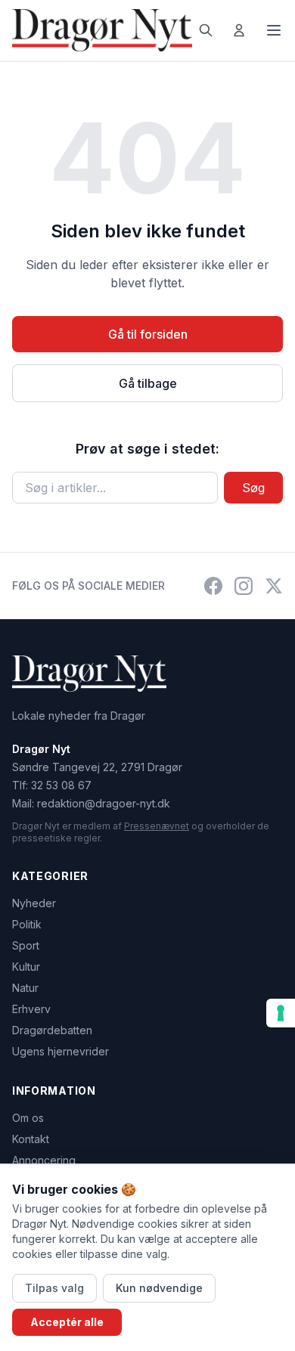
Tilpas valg (54, 1287)
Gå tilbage (148, 383)
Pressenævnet (156, 826)
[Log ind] (239, 30)
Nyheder (34, 903)
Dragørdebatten (52, 1030)
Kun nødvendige (159, 1287)
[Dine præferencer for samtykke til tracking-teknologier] (280, 1013)
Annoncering (44, 1160)
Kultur (26, 966)
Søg (253, 487)
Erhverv (31, 1008)
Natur (25, 987)
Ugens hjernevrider (60, 1051)
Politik (27, 924)
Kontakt (30, 1139)
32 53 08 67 (61, 785)
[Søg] (205, 30)
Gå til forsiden (148, 334)
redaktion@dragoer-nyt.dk (103, 803)
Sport (25, 945)
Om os (28, 1117)
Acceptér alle (67, 1321)
